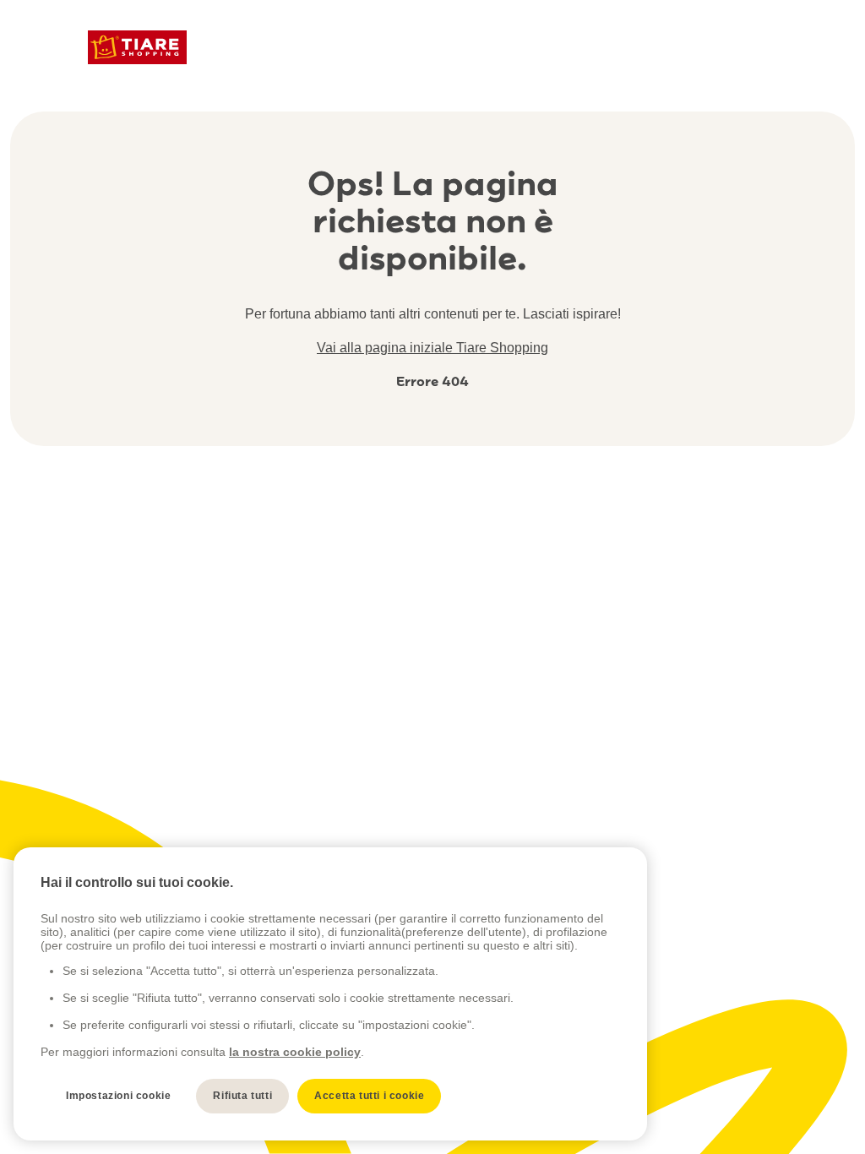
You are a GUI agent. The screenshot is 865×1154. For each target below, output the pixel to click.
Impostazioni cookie (118, 1096)
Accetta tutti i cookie (369, 1096)
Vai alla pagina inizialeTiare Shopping (432, 347)
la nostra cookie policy (295, 1052)
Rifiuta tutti (242, 1096)
